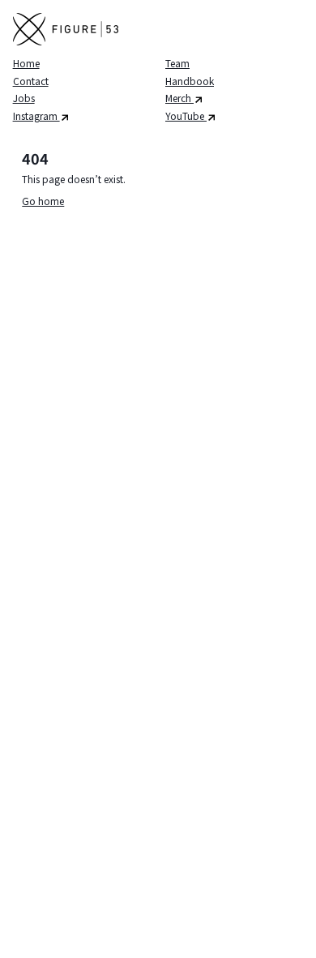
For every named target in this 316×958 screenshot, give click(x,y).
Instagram (36, 115)
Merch (179, 98)
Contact (31, 81)
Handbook (189, 81)
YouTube (186, 115)
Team (177, 63)
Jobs (24, 98)
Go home (43, 200)
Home (26, 63)
